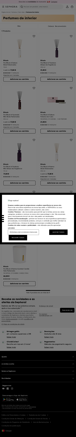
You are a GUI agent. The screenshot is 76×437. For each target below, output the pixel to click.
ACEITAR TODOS (58, 232)
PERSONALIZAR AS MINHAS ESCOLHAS (23, 232)
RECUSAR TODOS (18, 237)
